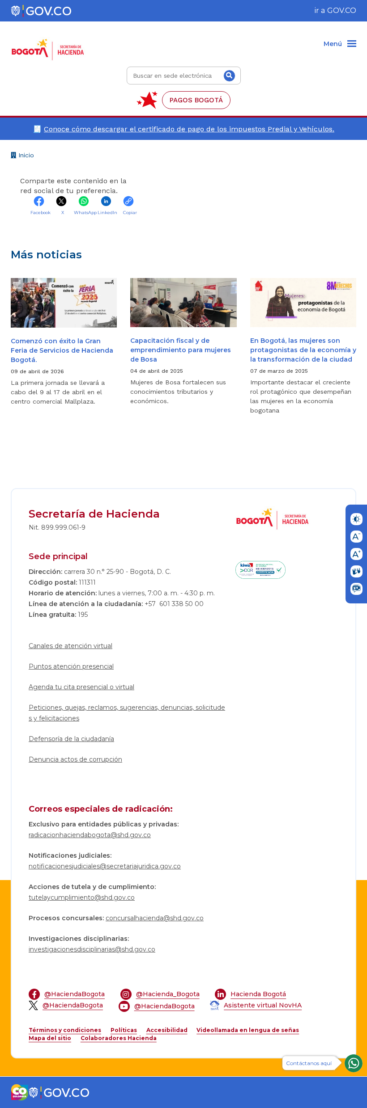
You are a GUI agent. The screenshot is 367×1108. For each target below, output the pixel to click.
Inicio (25, 156)
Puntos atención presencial (71, 666)
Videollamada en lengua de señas (247, 1030)
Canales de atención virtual (70, 646)
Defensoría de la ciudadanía (71, 739)
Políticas (124, 1030)
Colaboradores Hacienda (119, 1038)
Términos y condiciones (65, 1030)
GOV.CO (341, 10)
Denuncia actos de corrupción (75, 759)
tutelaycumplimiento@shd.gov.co (82, 897)
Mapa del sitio (50, 1038)
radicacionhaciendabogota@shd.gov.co (90, 835)
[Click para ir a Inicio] (50, 44)
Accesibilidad (167, 1030)
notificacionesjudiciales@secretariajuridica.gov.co (105, 866)
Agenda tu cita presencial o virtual (81, 687)
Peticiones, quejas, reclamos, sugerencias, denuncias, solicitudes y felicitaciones (127, 713)
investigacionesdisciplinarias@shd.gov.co (92, 949)
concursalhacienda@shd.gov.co (155, 918)
